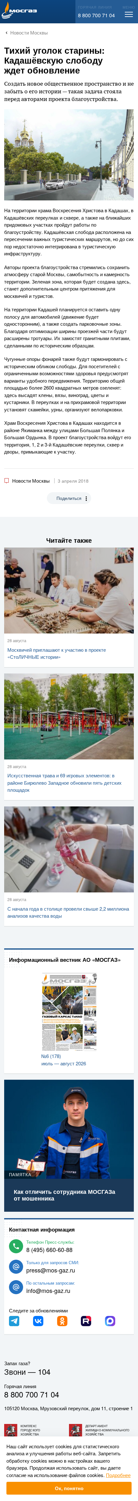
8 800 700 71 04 (96, 15)
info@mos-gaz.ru (48, 1290)
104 (44, 1371)
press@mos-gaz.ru (50, 1270)
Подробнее (118, 1475)
